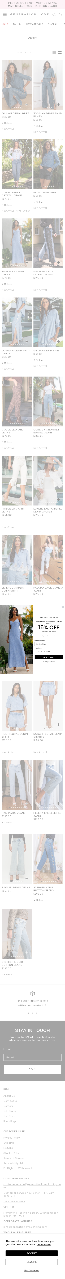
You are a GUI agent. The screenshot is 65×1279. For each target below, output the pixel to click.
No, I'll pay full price (49, 662)
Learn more (44, 1244)
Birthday (39, 648)
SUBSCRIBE (49, 657)
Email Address (39, 640)
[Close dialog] (62, 607)
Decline (32, 1261)
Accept (32, 1253)
